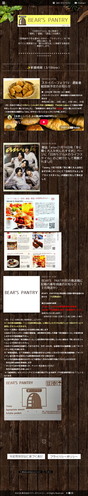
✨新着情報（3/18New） (44, 67)
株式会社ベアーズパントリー (34, 493)
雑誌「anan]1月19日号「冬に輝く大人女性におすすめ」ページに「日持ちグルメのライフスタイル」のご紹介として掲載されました (62, 154)
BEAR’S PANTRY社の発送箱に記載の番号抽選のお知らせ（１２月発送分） (62, 284)
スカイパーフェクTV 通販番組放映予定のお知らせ (61, 84)
